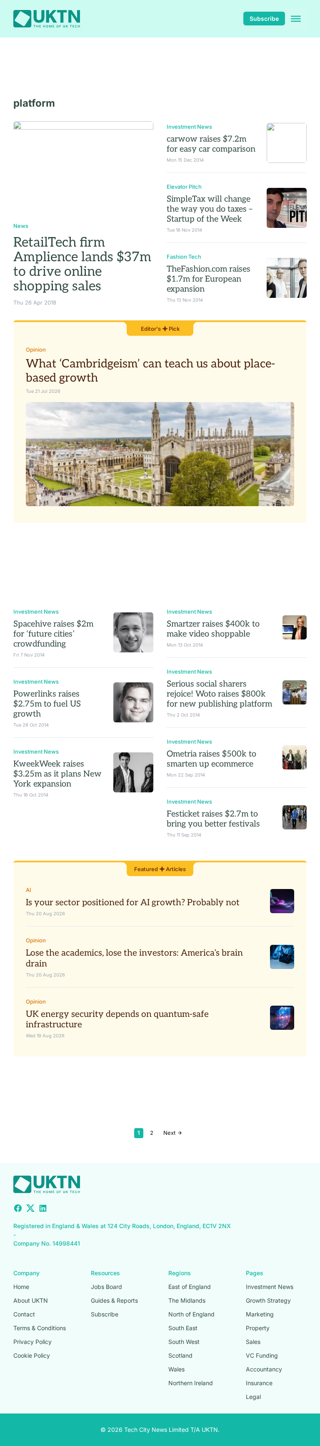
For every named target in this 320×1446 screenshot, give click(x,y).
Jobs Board (106, 1286)
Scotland (180, 1355)
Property (258, 1327)
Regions (179, 1272)
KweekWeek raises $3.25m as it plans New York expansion (57, 774)
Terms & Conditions (39, 1327)
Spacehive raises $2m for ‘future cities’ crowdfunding (53, 634)
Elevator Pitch (184, 186)
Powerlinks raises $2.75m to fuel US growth (47, 704)
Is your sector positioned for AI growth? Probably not (133, 902)
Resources (105, 1272)
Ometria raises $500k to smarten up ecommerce (211, 759)
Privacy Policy (32, 1341)
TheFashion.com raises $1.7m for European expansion (208, 279)
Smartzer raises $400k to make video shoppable (213, 629)
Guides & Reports (114, 1300)
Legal (253, 1396)
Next (170, 1132)
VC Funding (262, 1355)
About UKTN (30, 1300)
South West (184, 1341)
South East (183, 1327)
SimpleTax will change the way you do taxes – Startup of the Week (209, 209)
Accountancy (264, 1369)
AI (28, 890)
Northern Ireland (190, 1382)
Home (21, 1286)
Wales (176, 1369)
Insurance (259, 1382)
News (20, 225)
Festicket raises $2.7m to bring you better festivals (213, 819)
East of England (189, 1286)
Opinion (36, 349)
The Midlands (186, 1300)
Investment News (189, 126)
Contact (24, 1314)
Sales (253, 1341)
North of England (191, 1314)
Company (26, 1272)
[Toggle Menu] (296, 19)
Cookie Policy (31, 1355)
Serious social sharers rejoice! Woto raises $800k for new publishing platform (219, 694)
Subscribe (264, 18)
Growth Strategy (268, 1300)
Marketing (260, 1314)
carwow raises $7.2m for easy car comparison (211, 144)
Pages (254, 1272)
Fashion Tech (184, 256)
